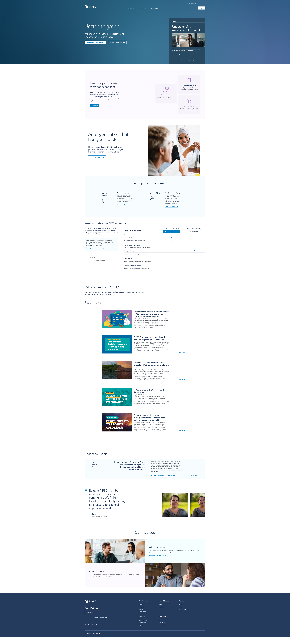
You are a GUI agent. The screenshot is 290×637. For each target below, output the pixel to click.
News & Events (143, 8)
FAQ (160, 620)
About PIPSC (155, 8)
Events (161, 607)
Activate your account (100, 617)
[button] (193, 60)
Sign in (202, 8)
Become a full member (171, 231)
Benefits (141, 609)
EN (203, 3)
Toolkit (180, 607)
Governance (142, 622)
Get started (89, 612)
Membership (142, 611)
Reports (141, 625)
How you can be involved (117, 42)
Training (181, 604)
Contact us (90, 260)
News (160, 604)
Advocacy (141, 607)
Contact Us (162, 622)
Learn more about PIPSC (97, 157)
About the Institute (144, 620)
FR (204, 3)
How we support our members (95, 42)
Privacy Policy (163, 625)
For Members (130, 8)
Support (141, 604)
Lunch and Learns (183, 609)
